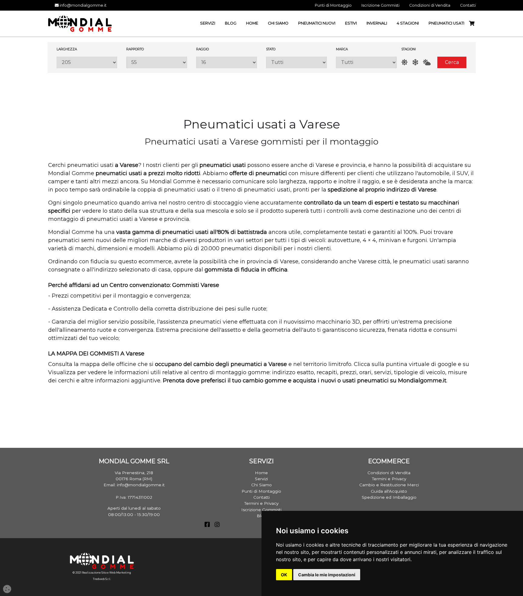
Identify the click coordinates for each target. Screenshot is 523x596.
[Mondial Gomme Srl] (80, 23)
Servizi (261, 478)
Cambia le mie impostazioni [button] (326, 574)
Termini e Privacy (261, 503)
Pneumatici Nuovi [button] (316, 23)
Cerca (452, 62)
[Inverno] (415, 62)
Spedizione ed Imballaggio (389, 497)
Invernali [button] (377, 23)
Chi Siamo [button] (278, 23)
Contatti (261, 497)
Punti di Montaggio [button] (333, 5)
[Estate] (404, 62)
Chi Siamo (261, 484)
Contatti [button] (468, 5)
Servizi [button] (207, 23)
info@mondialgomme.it (83, 5)
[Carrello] (474, 23)
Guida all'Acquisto (389, 491)
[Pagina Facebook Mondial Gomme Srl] (207, 525)
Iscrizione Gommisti (261, 509)
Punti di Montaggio (261, 491)
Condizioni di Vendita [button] (429, 5)
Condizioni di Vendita (388, 472)
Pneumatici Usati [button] (446, 23)
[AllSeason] (427, 62)
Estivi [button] (351, 23)
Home (261, 472)
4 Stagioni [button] (408, 23)
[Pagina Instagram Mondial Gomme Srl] (217, 525)
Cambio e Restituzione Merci (389, 484)
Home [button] (252, 23)
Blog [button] (230, 23)
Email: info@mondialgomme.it (134, 484)
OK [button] (284, 574)
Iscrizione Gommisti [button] (380, 5)
